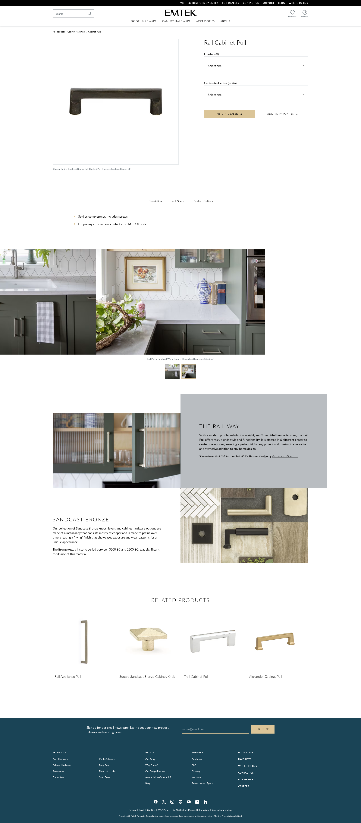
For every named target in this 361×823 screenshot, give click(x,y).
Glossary (196, 771)
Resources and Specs (202, 783)
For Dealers (230, 3)
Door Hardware (60, 759)
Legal (141, 809)
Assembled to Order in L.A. (158, 777)
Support (268, 3)
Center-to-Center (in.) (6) (220, 83)
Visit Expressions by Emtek (199, 3)
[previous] (102, 299)
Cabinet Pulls (94, 31)
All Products (59, 31)
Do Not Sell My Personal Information (190, 809)
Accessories (58, 771)
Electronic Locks (107, 771)
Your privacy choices (222, 809)
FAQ (194, 765)
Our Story (150, 759)
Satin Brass (104, 777)
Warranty (196, 777)
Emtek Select (59, 777)
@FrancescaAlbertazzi (33, 358)
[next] (259, 299)
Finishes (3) (211, 54)
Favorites (245, 759)
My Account (246, 752)
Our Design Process (155, 771)
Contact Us (251, 3)
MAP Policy (163, 809)
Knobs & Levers (107, 759)
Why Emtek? (151, 765)
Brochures (197, 759)
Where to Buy (247, 766)
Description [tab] (155, 201)
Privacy (132, 809)
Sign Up (263, 729)
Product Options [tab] (203, 201)
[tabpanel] (180, 224)
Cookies (151, 809)
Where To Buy (298, 3)
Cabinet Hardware (76, 31)
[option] (180, 306)
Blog (281, 3)
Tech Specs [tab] (177, 201)
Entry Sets (104, 765)
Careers (243, 786)
